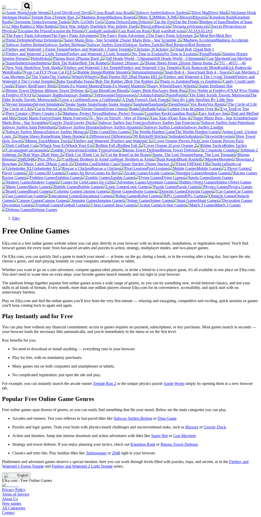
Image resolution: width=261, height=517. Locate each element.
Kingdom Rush (142, 444)
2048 (116, 453)
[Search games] (27, 6)
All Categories (13, 508)
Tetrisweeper (96, 453)
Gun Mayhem (184, 436)
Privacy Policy (13, 489)
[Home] (12, 7)
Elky (16, 218)
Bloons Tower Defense (179, 444)
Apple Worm (173, 383)
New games (11, 503)
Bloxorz (191, 427)
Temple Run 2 (104, 383)
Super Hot (159, 436)
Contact (8, 512)
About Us (10, 499)
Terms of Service (15, 494)
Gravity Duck (215, 427)
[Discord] (10, 485)
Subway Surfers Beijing (133, 418)
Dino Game (167, 418)
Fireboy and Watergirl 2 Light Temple (82, 466)
